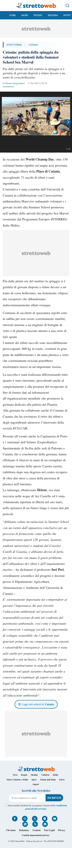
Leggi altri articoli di (38, 704)
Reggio (38, 15)
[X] (34, 818)
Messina (53, 15)
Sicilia (55, 774)
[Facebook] (15, 818)
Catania (33, 44)
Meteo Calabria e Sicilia (17, 779)
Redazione (24, 830)
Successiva (68, 122)
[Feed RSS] (35, 824)
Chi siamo (11, 830)
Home (12, 15)
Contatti (36, 830)
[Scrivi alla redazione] (45, 824)
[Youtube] (54, 818)
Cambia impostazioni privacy (35, 835)
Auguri (35, 784)
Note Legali (49, 830)
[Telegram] (44, 818)
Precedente (3, 122)
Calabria (45, 774)
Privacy (61, 830)
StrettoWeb (14, 44)
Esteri (61, 779)
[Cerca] (67, 5)
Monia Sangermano (15, 83)
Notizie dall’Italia (48, 779)
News (24, 15)
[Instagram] (25, 818)
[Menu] (4, 5)
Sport (67, 15)
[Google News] (25, 824)
